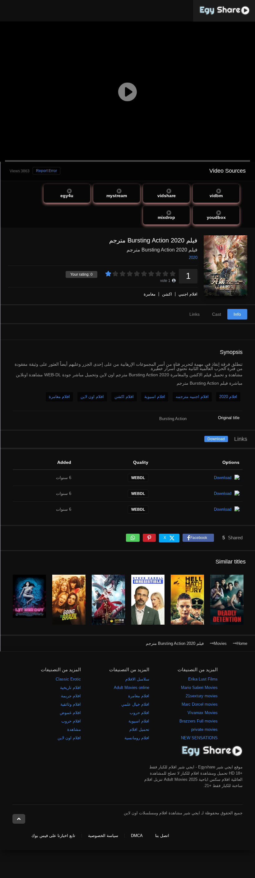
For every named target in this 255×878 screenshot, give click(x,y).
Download (216, 439)
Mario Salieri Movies (199, 687)
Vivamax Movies (203, 712)
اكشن (167, 294)
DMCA (137, 835)
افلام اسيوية (154, 396)
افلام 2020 (228, 396)
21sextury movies (202, 696)
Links (194, 314)
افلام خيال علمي (135, 704)
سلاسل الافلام (137, 679)
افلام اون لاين (92, 396)
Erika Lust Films (203, 679)
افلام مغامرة (59, 396)
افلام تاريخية (70, 687)
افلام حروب (139, 712)
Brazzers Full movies (198, 721)
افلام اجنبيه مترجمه (192, 396)
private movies (204, 729)
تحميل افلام (139, 729)
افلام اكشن (124, 396)
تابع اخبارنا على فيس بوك (53, 835)
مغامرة (149, 294)
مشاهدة (74, 729)
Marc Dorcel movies (200, 704)
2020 (193, 257)
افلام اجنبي (187, 294)
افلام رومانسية (136, 737)
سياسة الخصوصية (103, 835)
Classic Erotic (68, 679)
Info (237, 314)
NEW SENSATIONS (199, 737)
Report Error (46, 171)
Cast (216, 314)
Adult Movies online (131, 687)
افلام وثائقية (70, 704)
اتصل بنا (162, 835)
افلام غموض (70, 712)
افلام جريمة (71, 696)
